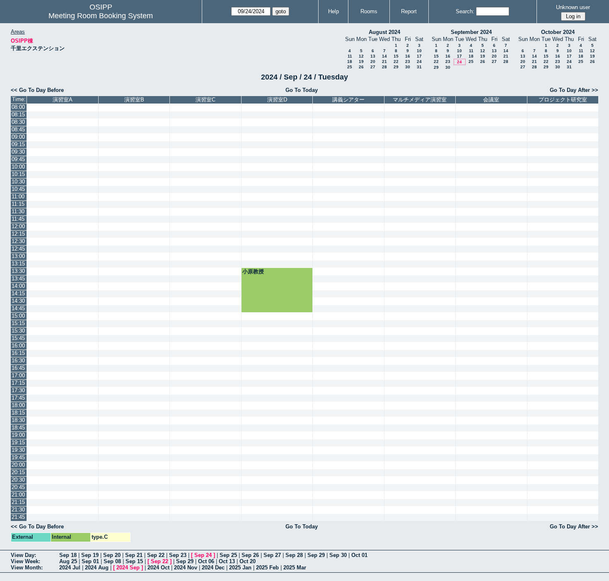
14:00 (18, 286)
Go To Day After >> (574, 90)
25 (349, 67)
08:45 (18, 129)
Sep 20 (112, 555)
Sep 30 (338, 555)
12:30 (18, 241)
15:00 (18, 316)
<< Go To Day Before (37, 90)
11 (350, 56)
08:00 (18, 107)
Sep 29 (316, 555)
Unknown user (573, 7)
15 (396, 56)
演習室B (134, 99)
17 (419, 56)
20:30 (18, 480)
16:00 (18, 345)
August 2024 (384, 32)
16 (407, 56)
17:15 (18, 383)
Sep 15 (134, 561)
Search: (465, 11)
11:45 (18, 219)
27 (372, 67)
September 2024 (471, 32)
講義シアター (348, 99)
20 (372, 61)
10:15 (18, 174)
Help (333, 11)
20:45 (18, 487)
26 (361, 67)
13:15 (18, 263)
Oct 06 (206, 561)
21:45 (18, 517)
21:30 (18, 509)
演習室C (205, 99)
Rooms (368, 11)
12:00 (18, 226)
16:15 (18, 353)
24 (419, 61)
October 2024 (558, 32)
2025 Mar (294, 567)
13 (372, 56)
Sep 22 (155, 555)
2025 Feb (267, 567)
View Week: (25, 561)
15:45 (18, 338)
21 (384, 61)
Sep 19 (90, 555)
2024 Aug (97, 567)
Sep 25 (228, 555)
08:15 (18, 114)
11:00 (18, 196)
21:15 (18, 502)
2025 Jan (240, 567)
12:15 (18, 234)
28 (384, 67)
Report (409, 11)
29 (396, 67)
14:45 (18, 308)
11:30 (18, 211)
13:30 (18, 271)
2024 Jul (69, 567)
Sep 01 (90, 561)
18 (349, 61)
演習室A (62, 99)
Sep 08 (112, 561)
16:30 (18, 360)
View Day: (23, 555)
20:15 (18, 472)
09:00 (18, 137)
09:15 (18, 144)
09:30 (18, 152)
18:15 (18, 413)
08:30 (18, 122)
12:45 (18, 249)
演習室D (277, 99)
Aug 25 (68, 561)
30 (407, 67)
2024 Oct (158, 567)
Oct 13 (227, 561)
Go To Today (301, 90)
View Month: (27, 567)
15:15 (18, 323)
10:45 (18, 189)
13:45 (18, 278)
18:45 (18, 427)
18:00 (18, 405)
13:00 (18, 256)
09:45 (18, 159)
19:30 (18, 450)
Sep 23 (177, 555)
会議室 (491, 99)
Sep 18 (68, 555)
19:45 (18, 457)
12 (361, 56)
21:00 (18, 495)
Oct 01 (359, 555)
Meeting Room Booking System (100, 16)
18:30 (18, 420)
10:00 (18, 167)
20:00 (18, 465)
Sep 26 (250, 555)
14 (384, 56)
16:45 (18, 368)
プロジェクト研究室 (563, 99)
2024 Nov (185, 567)
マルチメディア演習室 (420, 99)
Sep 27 (272, 555)
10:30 (18, 181)
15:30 (18, 331)
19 (361, 61)
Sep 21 (134, 555)
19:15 (18, 442)
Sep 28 (294, 555)
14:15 (18, 293)
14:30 (18, 301)
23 (407, 61)
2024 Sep (128, 567)
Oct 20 (247, 561)
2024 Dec (213, 567)
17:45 (18, 398)
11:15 (18, 204)
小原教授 (253, 271)
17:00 (18, 375)
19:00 (18, 435)
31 (419, 67)
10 (419, 50)
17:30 (18, 390)
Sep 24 (203, 555)
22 (396, 61)
